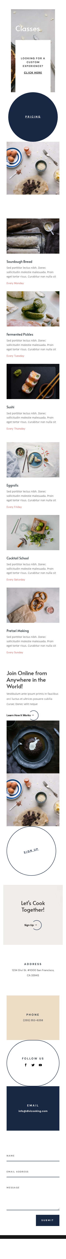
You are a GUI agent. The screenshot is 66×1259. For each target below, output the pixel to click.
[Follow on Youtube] (40, 1065)
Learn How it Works (19, 715)
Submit (47, 1220)
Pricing (33, 116)
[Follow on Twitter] (33, 1065)
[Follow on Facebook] (26, 1065)
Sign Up (31, 850)
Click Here (33, 72)
